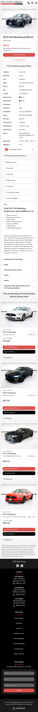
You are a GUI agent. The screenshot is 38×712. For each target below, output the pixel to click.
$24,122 (6, 401)
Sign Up (19, 690)
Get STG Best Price (12, 347)
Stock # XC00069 (7, 390)
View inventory (19, 618)
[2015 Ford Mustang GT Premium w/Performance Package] (19, 496)
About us (19, 628)
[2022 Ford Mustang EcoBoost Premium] (19, 374)
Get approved (10, 351)
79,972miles (31, 395)
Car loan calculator (19, 644)
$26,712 (6, 461)
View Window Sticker (15, 149)
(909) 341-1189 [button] (20, 583)
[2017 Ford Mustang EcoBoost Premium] (19, 313)
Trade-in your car (19, 633)
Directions (19, 623)
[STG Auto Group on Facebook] (17, 566)
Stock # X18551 (7, 512)
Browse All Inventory (19, 54)
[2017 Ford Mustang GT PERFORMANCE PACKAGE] (19, 435)
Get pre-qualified (19, 638)
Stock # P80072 (7, 329)
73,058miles (31, 334)
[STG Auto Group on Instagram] (21, 566)
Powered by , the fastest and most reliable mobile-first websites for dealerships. (19, 703)
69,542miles (31, 456)
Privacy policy (19, 649)
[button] (29, 3)
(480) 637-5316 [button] (20, 605)
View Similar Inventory (19, 60)
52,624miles (31, 517)
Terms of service (19, 654)
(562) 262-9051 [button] (20, 594)
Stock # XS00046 (7, 451)
